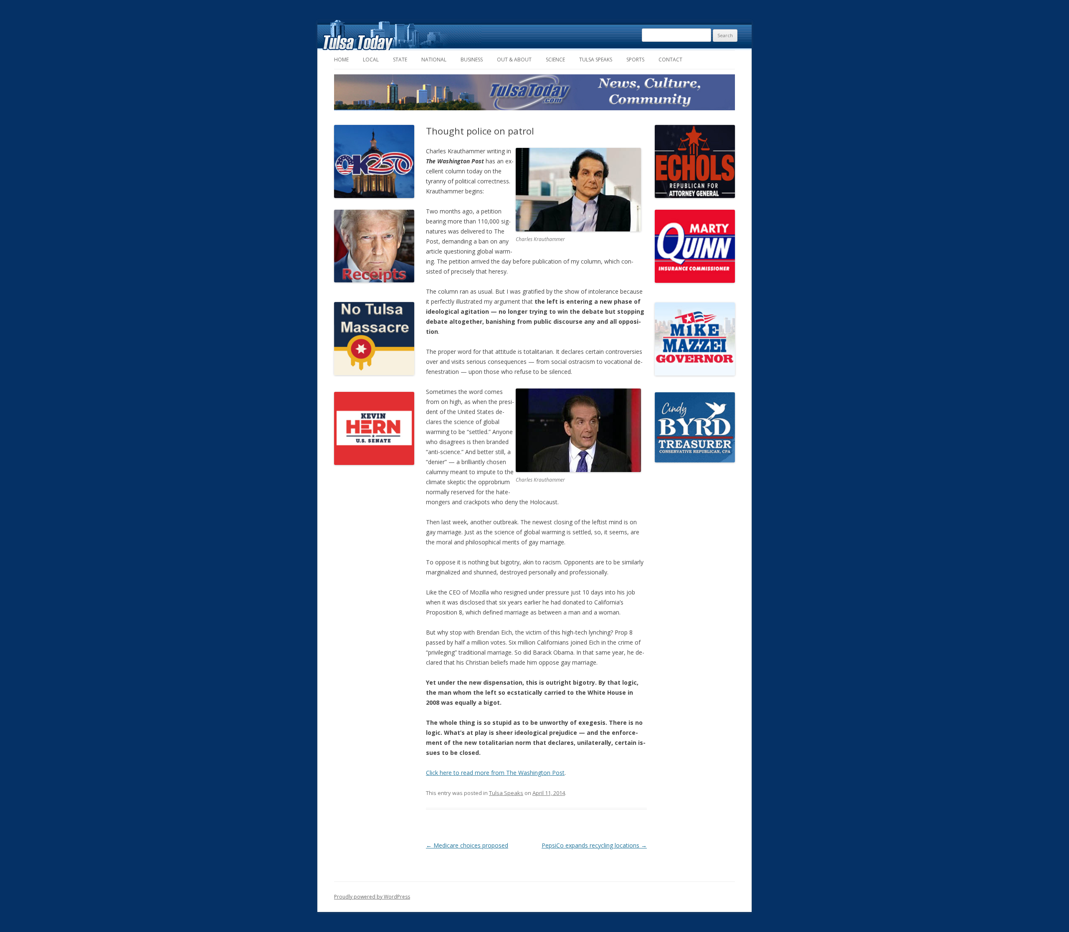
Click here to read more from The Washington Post (495, 773)
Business (472, 59)
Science (555, 59)
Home (341, 59)
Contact (670, 59)
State (400, 59)
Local (371, 59)
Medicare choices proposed (467, 845)
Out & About (514, 59)
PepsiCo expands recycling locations (594, 845)
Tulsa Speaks (595, 59)
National (433, 59)
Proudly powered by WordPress (372, 896)
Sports (635, 59)
